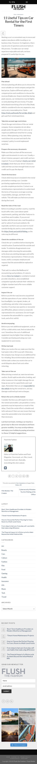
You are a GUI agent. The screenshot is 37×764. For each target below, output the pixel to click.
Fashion (4, 562)
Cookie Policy (15, 758)
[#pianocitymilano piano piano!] (9, 716)
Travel (3, 597)
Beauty (4, 550)
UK (21, 485)
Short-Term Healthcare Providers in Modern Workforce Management (16, 510)
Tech (3, 593)
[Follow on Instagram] (12, 2)
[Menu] (27, 2)
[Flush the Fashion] (18, 7)
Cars (15, 14)
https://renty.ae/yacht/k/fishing (15, 231)
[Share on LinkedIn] (27, 476)
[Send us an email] (7, 701)
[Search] (10, 2)
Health (4, 577)
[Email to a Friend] (20, 476)
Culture (17, 485)
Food (3, 569)
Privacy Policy (25, 757)
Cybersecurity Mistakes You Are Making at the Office (27, 491)
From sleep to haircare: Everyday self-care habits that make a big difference (17, 527)
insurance (20, 14)
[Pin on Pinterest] (23, 476)
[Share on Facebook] (13, 476)
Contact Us (15, 757)
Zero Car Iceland (13, 276)
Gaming (4, 573)
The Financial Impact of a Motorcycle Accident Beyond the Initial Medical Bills (17, 533)
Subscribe (24, 758)
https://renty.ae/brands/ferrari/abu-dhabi (16, 113)
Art (2, 546)
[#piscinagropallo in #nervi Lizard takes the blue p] (27, 733)
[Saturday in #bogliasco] (27, 716)
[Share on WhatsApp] (9, 476)
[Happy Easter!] (9, 733)
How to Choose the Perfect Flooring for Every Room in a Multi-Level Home (16, 521)
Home (8, 757)
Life (2, 585)
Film (3, 566)
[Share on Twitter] (16, 476)
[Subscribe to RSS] (14, 2)
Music (3, 589)
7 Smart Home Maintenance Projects (13, 515)
